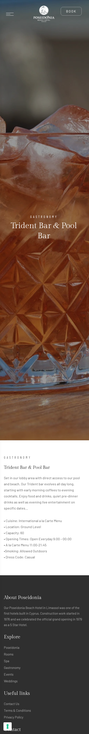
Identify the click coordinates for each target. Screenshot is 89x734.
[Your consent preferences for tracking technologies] (7, 726)
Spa (6, 661)
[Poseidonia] (44, 13)
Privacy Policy (13, 717)
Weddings (10, 681)
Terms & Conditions (17, 710)
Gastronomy (12, 668)
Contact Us (11, 704)
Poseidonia (11, 647)
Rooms (8, 654)
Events (8, 674)
